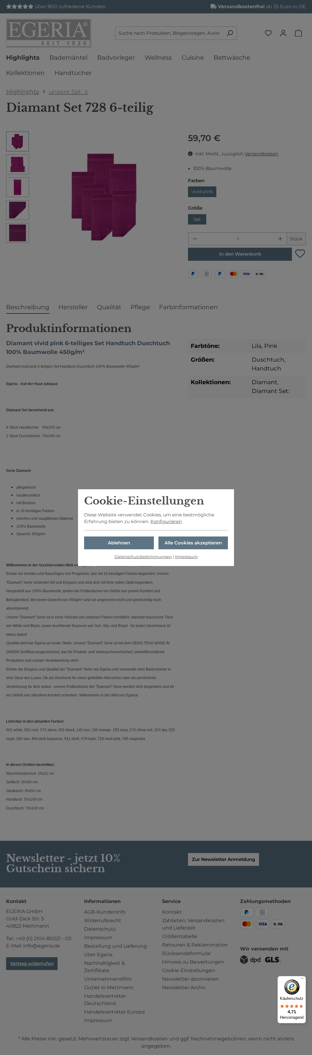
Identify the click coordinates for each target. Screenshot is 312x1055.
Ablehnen (119, 543)
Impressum (186, 556)
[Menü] (302, 979)
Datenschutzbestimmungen (143, 556)
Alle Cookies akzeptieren (193, 543)
